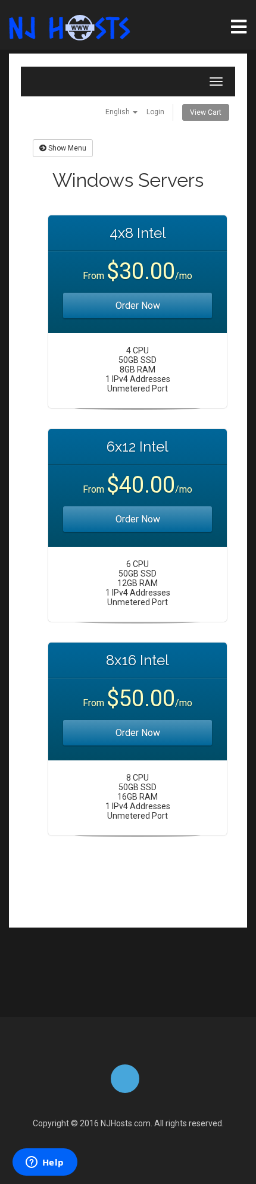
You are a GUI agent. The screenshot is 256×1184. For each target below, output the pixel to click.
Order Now (137, 305)
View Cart (205, 112)
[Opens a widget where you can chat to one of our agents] (44, 1163)
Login (155, 112)
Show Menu (66, 148)
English (118, 112)
